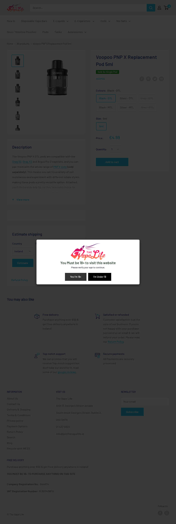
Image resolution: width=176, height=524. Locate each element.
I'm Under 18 (99, 276)
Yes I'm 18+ (75, 276)
